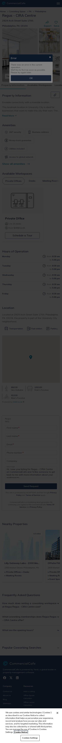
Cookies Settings (30, 738)
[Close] (57, 713)
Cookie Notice (20, 732)
